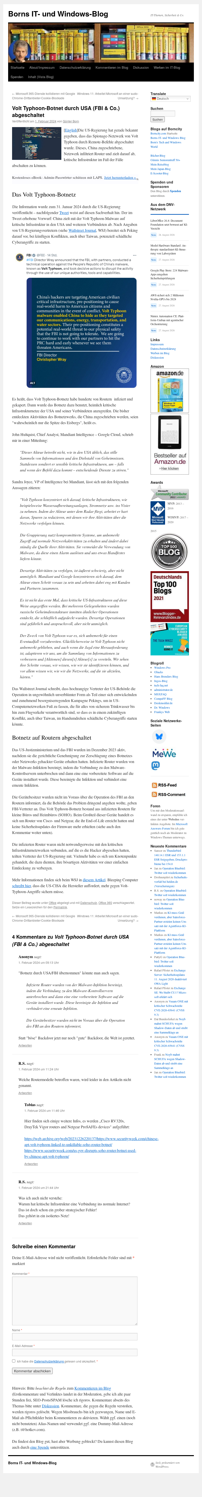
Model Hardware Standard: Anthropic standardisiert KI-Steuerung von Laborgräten (168, 249)
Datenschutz (88, 902)
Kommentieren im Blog (112, 67)
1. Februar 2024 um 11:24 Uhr (38, 1069)
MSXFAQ (160, 694)
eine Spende (39, 1447)
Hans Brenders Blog (166, 676)
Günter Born (71, 121)
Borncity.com (158, 133)
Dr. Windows (162, 707)
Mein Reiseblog (160, 164)
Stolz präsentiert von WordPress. (167, 1464)
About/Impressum (42, 67)
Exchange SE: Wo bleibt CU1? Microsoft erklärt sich (170, 992)
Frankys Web (162, 712)
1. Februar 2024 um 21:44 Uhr (38, 1187)
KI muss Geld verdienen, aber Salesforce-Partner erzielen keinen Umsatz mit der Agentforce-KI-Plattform (170, 921)
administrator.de (163, 690)
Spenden (17, 76)
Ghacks (158, 672)
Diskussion (141, 67)
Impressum (157, 344)
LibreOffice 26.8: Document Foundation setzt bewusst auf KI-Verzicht (169, 224)
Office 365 (105, 902)
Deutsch (162, 98)
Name (17, 1330)
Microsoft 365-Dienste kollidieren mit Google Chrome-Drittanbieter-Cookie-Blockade (43, 95)
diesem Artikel (94, 879)
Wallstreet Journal (82, 230)
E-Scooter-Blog (159, 173)
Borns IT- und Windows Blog (168, 138)
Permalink (60, 907)
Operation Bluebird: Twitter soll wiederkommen (169, 903)
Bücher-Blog (158, 155)
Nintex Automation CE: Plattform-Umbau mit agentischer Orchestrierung (167, 320)
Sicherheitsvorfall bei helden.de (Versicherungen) (171, 881)
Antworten (25, 1045)
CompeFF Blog (163, 698)
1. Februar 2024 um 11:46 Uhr (44, 1110)
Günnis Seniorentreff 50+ (165, 160)
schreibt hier (21, 885)
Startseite (17, 67)
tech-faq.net (161, 685)
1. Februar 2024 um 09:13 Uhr (38, 962)
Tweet (64, 212)
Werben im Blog (160, 353)
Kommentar (21, 1273)
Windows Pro (162, 667)
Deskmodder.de (163, 703)
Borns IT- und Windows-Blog (58, 13)
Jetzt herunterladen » (120, 177)
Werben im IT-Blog (167, 67)
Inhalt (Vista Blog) (41, 76)
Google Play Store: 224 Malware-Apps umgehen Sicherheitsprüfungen (170, 274)
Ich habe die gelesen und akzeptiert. (57, 1361)
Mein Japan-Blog (161, 169)
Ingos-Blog (161, 681)
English (71, 130)
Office (52, 902)
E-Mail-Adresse (23, 1346)
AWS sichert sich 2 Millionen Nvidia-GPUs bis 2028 (167, 297)
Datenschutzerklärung (75, 67)
